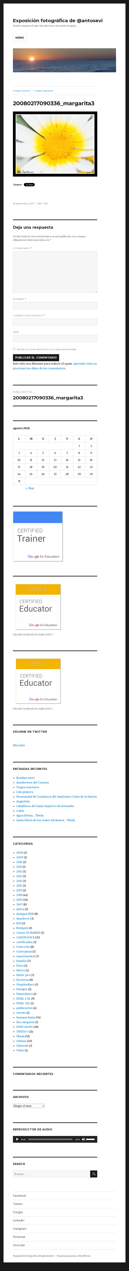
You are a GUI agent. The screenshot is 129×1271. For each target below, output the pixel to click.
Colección (23, 946)
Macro (20, 970)
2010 (19, 862)
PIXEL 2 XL (23, 998)
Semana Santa (25, 1017)
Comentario (22, 248)
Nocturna (22, 979)
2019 (19, 899)
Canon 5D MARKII (28, 932)
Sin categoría (25, 1022)
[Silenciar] (83, 1139)
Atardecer (23, 918)
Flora (20, 965)
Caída (20, 810)
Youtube (19, 1245)
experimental (25, 956)
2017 (19, 890)
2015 (19, 885)
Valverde (22, 1045)
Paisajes (21, 989)
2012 (19, 871)
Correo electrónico (29, 315)
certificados (24, 942)
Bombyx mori (25, 777)
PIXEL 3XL (23, 1003)
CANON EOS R (25, 937)
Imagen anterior (22, 90)
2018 (19, 895)
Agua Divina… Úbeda (30, 815)
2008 (19, 852)
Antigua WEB (25, 913)
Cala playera (24, 792)
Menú (19, 37)
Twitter (18, 1204)
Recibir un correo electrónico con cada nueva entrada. (47, 349)
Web (16, 332)
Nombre (19, 299)
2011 (19, 866)
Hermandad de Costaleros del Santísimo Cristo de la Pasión (56, 796)
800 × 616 (42, 203)
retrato (21, 1012)
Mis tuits (19, 745)
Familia (21, 961)
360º (19, 904)
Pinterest (19, 1237)
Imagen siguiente (43, 90)
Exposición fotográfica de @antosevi (58, 20)
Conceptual (24, 951)
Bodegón (22, 928)
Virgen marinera (27, 787)
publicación (24, 1008)
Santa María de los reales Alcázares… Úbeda (45, 820)
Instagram (20, 1228)
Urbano (21, 1041)
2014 (19, 881)
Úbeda (20, 1036)
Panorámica (24, 994)
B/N (18, 923)
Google (18, 1212)
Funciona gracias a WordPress (73, 1256)
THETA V (22, 1031)
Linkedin (18, 1220)
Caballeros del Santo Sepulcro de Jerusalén (45, 806)
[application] (55, 1139)
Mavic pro (23, 975)
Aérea (20, 909)
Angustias (23, 801)
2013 (19, 876)
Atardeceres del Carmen (32, 782)
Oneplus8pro (25, 984)
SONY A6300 (24, 1027)
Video (20, 1050)
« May (30, 488)
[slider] (91, 1139)
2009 (19, 857)
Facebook (19, 1195)
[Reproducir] (17, 1139)
